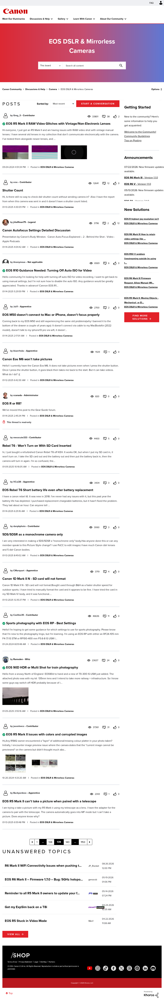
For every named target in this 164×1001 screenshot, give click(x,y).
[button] (126, 474)
